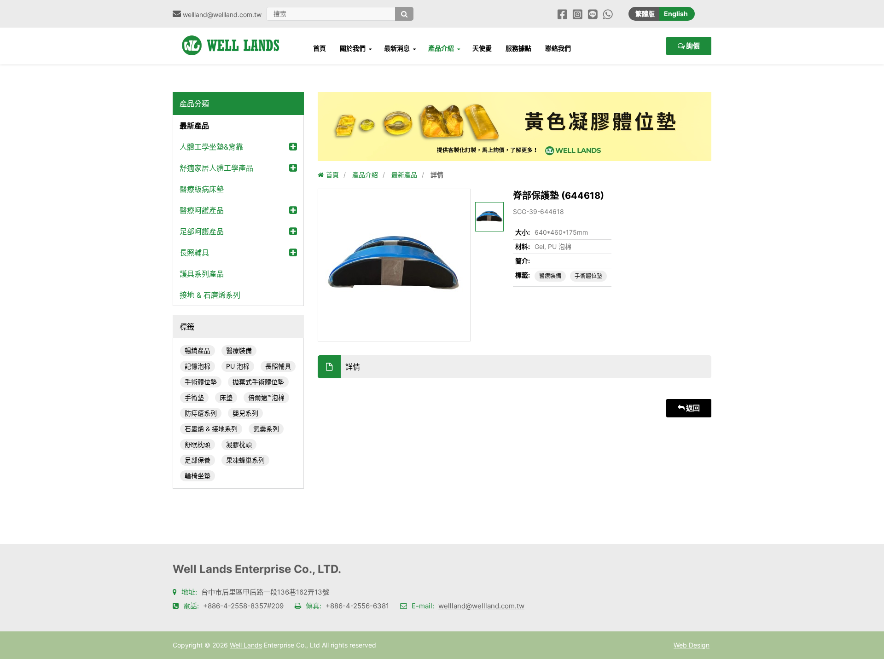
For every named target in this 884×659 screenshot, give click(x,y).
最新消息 (397, 48)
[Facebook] (562, 13)
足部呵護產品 (202, 231)
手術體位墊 (201, 382)
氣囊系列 (266, 429)
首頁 (319, 48)
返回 (692, 408)
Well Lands (246, 645)
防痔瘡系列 (201, 413)
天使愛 (482, 48)
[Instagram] (577, 13)
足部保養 (197, 460)
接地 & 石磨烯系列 (210, 295)
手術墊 (194, 397)
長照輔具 (194, 252)
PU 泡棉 (238, 366)
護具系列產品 (202, 273)
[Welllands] (235, 35)
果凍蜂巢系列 (245, 460)
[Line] (592, 13)
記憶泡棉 (197, 366)
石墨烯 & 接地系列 (211, 429)
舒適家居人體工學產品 (216, 168)
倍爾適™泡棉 (266, 397)
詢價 (692, 45)
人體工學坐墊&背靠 (211, 146)
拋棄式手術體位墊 (258, 382)
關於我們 (353, 48)
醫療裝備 (239, 350)
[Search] (404, 14)
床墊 (226, 397)
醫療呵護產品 (202, 210)
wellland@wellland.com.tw (481, 605)
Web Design (692, 645)
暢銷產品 (197, 350)
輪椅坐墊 (197, 476)
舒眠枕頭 (197, 444)
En (676, 13)
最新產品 (194, 125)
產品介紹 (441, 48)
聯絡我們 (558, 48)
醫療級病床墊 (202, 189)
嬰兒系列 (245, 413)
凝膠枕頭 (239, 444)
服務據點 (518, 48)
